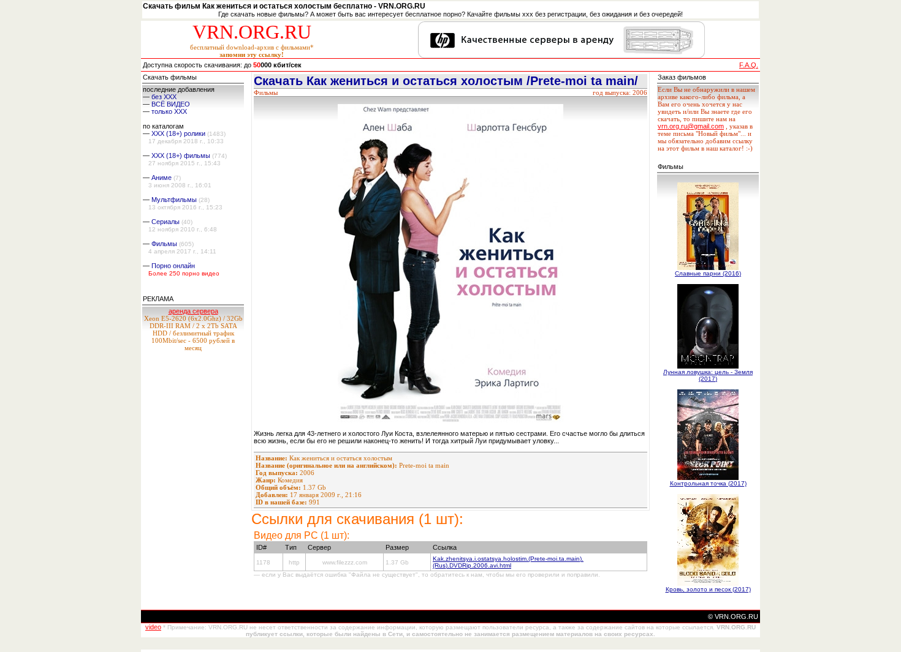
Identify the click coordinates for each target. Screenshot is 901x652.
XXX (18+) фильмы (180, 155)
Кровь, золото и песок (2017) (708, 589)
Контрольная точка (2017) (708, 483)
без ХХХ (164, 96)
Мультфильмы (174, 199)
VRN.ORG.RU (251, 32)
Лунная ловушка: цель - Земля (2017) (708, 375)
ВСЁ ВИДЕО (170, 104)
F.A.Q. (748, 65)
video (153, 627)
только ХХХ (169, 111)
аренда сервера (193, 311)
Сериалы (165, 221)
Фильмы (164, 243)
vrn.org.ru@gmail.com (691, 126)
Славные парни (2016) (708, 273)
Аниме (161, 177)
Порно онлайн (173, 265)
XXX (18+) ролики (178, 133)
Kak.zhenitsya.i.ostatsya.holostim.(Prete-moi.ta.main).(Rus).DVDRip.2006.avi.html (508, 562)
